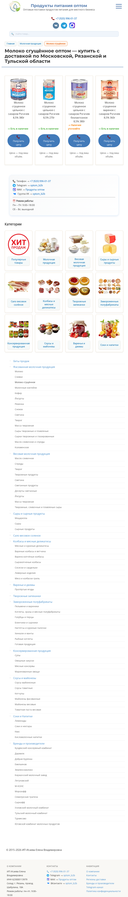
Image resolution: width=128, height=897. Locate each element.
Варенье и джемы (79, 345)
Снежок (19, 409)
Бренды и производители (28, 743)
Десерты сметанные (26, 490)
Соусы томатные (24, 688)
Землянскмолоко (24, 769)
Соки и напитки (109, 344)
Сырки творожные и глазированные (34, 436)
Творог (18, 420)
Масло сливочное (24, 458)
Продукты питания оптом (59, 5)
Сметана (19, 414)
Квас (17, 731)
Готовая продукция (25, 644)
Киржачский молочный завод (31, 775)
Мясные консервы (25, 666)
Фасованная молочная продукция (34, 367)
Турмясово (20, 818)
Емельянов (21, 764)
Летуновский (22, 780)
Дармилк (19, 753)
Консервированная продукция (18, 345)
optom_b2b (69, 875)
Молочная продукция (30, 43)
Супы (17, 655)
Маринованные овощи (27, 671)
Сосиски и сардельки (26, 567)
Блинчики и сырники (26, 622)
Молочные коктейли (26, 387)
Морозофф (20, 791)
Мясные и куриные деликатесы (32, 545)
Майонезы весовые (25, 704)
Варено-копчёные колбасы (29, 556)
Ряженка (19, 403)
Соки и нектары (23, 726)
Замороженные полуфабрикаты (109, 303)
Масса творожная (24, 425)
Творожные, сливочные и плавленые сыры (38, 507)
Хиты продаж (21, 361)
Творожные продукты (26, 474)
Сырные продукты (25, 529)
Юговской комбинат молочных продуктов (37, 823)
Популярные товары (18, 261)
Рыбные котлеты (24, 638)
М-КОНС (19, 786)
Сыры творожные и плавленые (32, 431)
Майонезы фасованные (27, 698)
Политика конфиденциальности (103, 891)
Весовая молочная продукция (79, 262)
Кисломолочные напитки (28, 737)
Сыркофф (20, 802)
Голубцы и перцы (24, 617)
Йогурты (19, 398)
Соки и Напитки (22, 716)
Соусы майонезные (25, 682)
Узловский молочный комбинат (32, 807)
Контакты (91, 875)
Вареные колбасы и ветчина (30, 551)
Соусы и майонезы (49, 345)
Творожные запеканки (79, 303)
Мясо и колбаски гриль (27, 578)
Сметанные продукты (26, 485)
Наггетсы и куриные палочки (30, 627)
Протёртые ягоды (24, 589)
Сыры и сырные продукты (109, 261)
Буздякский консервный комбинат (33, 748)
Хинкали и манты (24, 633)
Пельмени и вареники (27, 606)
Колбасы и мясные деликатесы (49, 304)
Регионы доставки (96, 879)
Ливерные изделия (25, 572)
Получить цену (18, 142)
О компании (92, 871)
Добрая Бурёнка (23, 758)
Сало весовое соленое (27, 535)
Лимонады (20, 720)
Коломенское (22, 447)
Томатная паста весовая (28, 709)
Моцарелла (21, 518)
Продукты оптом (67, 879)
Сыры (18, 523)
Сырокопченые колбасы (28, 562)
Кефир (18, 393)
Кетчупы (19, 693)
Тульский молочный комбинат (31, 813)
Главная (11, 43)
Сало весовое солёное (18, 303)
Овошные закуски (24, 660)
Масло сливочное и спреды (30, 441)
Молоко (19, 371)
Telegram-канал (94, 887)
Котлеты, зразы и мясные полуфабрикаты (37, 611)
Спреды (19, 463)
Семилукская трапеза (26, 796)
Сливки (19, 376)
